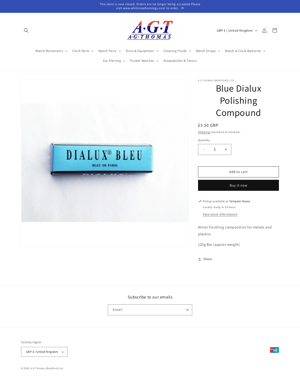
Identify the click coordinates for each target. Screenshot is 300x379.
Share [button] (207, 259)
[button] (26, 30)
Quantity (204, 140)
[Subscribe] (187, 309)
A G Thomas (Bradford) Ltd (47, 368)
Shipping (204, 132)
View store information (220, 214)
